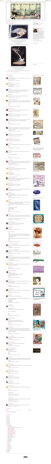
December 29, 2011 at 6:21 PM (14, 277)
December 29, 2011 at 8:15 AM (14, 197)
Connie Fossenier (10, 336)
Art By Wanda (10, 255)
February (9, 447)
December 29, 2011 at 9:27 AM (14, 229)
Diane (9, 213)
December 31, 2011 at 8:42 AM (14, 339)
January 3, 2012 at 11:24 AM (13, 390)
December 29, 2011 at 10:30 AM (14, 247)
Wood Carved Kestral (10, 426)
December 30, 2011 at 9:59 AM (14, 315)
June (8, 443)
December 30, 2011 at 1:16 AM (14, 292)
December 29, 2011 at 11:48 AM (14, 253)
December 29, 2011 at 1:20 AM (14, 140)
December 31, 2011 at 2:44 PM (14, 361)
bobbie (9, 82)
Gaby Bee (9, 279)
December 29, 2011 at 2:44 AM (14, 157)
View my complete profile (37, 40)
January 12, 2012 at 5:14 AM (13, 401)
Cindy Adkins (10, 118)
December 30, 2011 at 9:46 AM (14, 302)
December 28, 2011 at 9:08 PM (14, 92)
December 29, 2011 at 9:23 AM (14, 224)
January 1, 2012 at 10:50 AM (13, 378)
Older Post (29, 409)
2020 (8, 416)
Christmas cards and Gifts (11, 428)
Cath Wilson (10, 160)
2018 (8, 417)
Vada (9, 192)
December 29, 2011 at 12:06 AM (14, 124)
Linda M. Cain (10, 385)
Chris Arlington (10, 108)
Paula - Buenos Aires (11, 221)
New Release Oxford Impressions (12, 436)
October (9, 439)
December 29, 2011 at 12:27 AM (14, 135)
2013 (8, 422)
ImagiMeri (9, 304)
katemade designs (10, 167)
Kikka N (9, 199)
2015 (8, 420)
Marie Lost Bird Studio (11, 347)
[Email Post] (18, 71)
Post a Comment (8, 408)
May (8, 444)
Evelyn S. (9, 113)
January (9, 448)
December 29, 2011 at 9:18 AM (14, 219)
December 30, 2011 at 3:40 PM (14, 333)
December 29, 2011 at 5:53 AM (14, 185)
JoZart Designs (10, 369)
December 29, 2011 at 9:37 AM (14, 241)
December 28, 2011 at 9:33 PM (14, 97)
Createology (10, 76)
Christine (9, 133)
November (9, 438)
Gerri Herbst (10, 403)
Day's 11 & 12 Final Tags (11, 431)
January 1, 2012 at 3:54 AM (13, 367)
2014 (8, 421)
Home (18, 409)
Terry (9, 88)
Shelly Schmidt (10, 288)
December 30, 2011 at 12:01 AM (14, 286)
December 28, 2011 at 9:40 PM (14, 106)
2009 (8, 450)
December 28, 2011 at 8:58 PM (14, 80)
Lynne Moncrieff (10, 231)
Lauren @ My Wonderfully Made (12, 243)
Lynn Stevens (41, 28)
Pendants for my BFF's (11, 429)
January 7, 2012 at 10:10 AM (13, 395)
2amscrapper (10, 380)
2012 (8, 423)
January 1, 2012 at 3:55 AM (13, 373)
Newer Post (7, 409)
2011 (8, 424)
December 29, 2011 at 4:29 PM (14, 268)
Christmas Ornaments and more (12, 430)
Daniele (9, 143)
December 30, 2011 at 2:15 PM (14, 324)
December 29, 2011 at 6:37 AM (14, 190)
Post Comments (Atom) (13, 411)
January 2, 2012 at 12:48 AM (13, 383)
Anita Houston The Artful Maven (12, 249)
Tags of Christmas (10, 435)
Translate (39, 24)
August (9, 441)
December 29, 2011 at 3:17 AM (14, 164)
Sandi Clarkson (10, 375)
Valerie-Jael (9, 138)
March (9, 446)
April (8, 445)
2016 (8, 419)
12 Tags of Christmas (10, 437)
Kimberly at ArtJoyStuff (11, 270)
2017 (8, 418)
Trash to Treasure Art (25, 4)
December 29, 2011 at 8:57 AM (14, 211)
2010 (8, 449)
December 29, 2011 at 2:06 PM (14, 260)
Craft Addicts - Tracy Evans (12, 176)
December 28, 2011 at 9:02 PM (14, 86)
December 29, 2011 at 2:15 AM (14, 147)
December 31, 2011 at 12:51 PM (14, 354)
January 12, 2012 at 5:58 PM (13, 406)
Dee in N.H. (9, 182)
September (9, 440)
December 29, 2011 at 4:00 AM (14, 169)
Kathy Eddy (10, 226)
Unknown (9, 94)
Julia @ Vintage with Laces (12, 99)
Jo (8, 126)
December (9, 425)
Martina (9, 294)
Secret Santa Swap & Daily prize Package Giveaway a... (15, 427)
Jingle (9, 187)
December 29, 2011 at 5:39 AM (14, 180)
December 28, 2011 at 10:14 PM (14, 111)
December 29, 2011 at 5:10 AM (14, 174)
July (8, 442)
